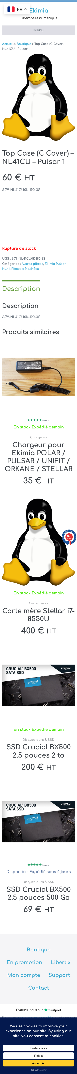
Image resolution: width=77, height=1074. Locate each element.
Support (59, 975)
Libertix (61, 962)
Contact (38, 988)
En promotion (24, 962)
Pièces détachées (25, 268)
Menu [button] (38, 30)
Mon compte (23, 975)
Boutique (24, 44)
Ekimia (38, 11)
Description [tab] (21, 288)
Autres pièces (32, 263)
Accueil (7, 44)
